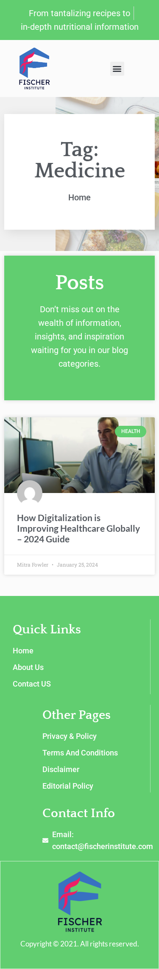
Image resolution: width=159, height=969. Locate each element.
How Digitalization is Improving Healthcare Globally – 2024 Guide (78, 528)
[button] (117, 69)
